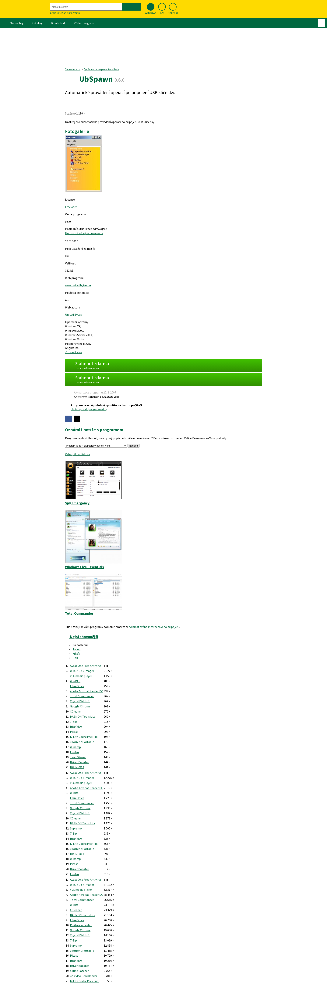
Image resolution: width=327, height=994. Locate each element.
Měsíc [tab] (76, 653)
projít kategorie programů (65, 13)
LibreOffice (77, 686)
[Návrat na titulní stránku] (24, 9)
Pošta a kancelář (81, 925)
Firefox (74, 752)
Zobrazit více (73, 352)
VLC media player (81, 676)
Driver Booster (79, 762)
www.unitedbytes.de (78, 285)
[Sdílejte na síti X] (77, 419)
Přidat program (84, 23)
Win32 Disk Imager (82, 671)
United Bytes (73, 314)
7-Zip (73, 721)
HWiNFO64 (77, 767)
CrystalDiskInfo (80, 701)
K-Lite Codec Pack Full (84, 737)
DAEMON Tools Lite (82, 716)
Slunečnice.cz (72, 69)
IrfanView (76, 726)
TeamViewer (78, 757)
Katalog (37, 23)
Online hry (16, 23)
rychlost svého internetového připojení (153, 627)
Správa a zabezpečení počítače (101, 69)
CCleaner (76, 711)
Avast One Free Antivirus (85, 666)
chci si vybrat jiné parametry (89, 409)
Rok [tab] (75, 658)
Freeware (71, 207)
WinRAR (75, 681)
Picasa (74, 732)
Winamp (75, 747)
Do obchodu (58, 23)
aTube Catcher (79, 971)
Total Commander (82, 696)
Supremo (76, 828)
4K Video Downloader (83, 976)
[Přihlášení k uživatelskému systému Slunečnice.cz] (321, 23)
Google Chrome (80, 706)
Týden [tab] (76, 649)
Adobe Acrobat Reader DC (86, 691)
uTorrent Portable (82, 742)
